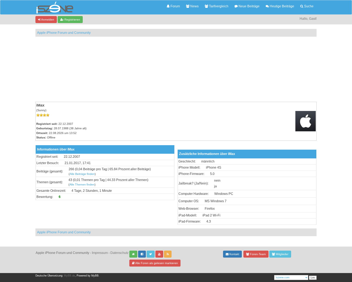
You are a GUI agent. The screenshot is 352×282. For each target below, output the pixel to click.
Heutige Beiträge (281, 6)
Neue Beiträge (249, 6)
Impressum (100, 253)
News (194, 6)
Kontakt (234, 254)
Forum (175, 6)
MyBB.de (69, 275)
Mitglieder (281, 254)
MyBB (95, 275)
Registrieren (72, 19)
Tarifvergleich (218, 6)
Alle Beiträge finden (82, 174)
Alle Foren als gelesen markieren (156, 263)
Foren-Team (257, 254)
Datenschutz (119, 253)
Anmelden (47, 19)
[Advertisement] (176, 69)
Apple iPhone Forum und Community (64, 32)
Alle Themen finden (82, 184)
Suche (308, 6)
